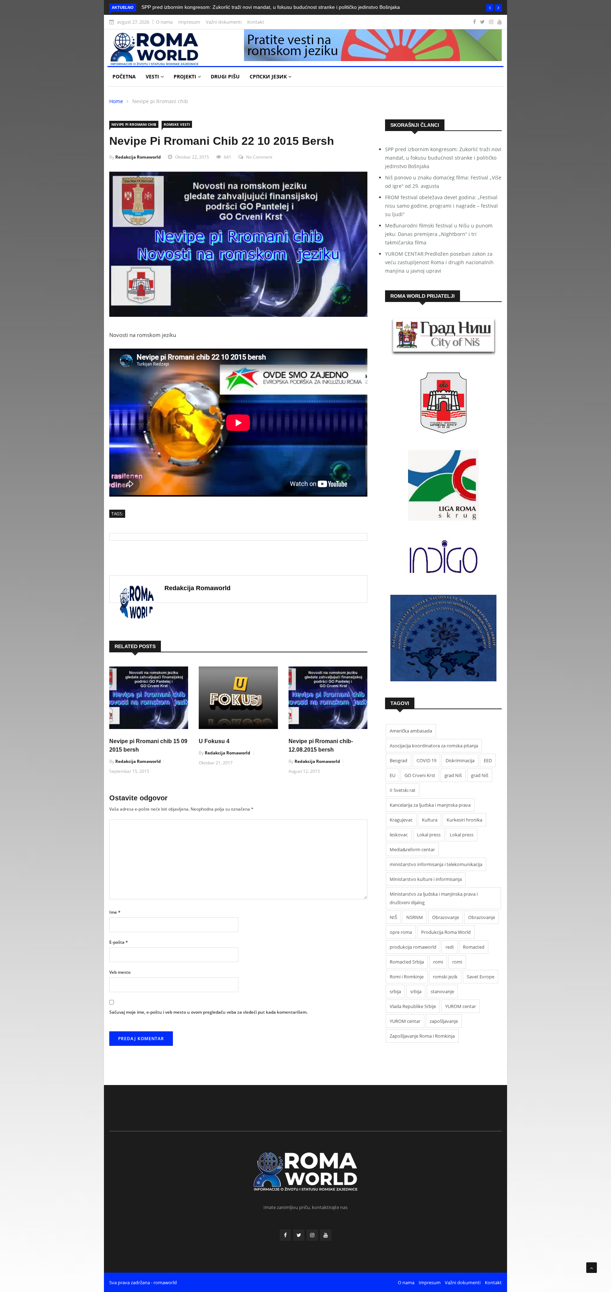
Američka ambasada (411, 731)
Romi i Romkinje (407, 976)
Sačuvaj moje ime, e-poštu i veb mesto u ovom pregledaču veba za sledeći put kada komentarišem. (208, 1012)
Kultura (429, 820)
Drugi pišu (225, 76)
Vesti (153, 76)
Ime (115, 912)
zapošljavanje (444, 1021)
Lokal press (429, 834)
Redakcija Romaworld (138, 157)
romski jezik (445, 976)
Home (116, 101)
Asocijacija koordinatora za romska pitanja (434, 745)
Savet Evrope (480, 976)
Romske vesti (177, 124)
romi (438, 962)
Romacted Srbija (407, 962)
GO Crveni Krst (420, 775)
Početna (124, 76)
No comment (259, 157)
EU (392, 775)
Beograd (398, 760)
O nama (164, 22)
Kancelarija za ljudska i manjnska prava (430, 805)
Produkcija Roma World (446, 932)
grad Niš (453, 775)
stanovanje (442, 991)
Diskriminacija (460, 760)
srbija (395, 991)
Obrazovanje (445, 917)
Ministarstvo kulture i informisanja (426, 879)
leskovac (399, 834)
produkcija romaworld (413, 947)
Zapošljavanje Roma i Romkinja (422, 1036)
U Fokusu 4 (214, 741)
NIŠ (393, 917)
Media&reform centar (412, 849)
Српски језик (269, 76)
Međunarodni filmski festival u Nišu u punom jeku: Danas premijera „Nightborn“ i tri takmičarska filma (439, 234)
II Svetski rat (402, 790)
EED (488, 760)
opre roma (401, 932)
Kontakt (255, 22)
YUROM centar (460, 1006)
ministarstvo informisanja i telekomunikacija (436, 864)
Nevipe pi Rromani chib (160, 101)
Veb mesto (119, 972)
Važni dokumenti (224, 22)
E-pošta (118, 942)
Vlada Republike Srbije (413, 1006)
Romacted (473, 947)
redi (450, 947)
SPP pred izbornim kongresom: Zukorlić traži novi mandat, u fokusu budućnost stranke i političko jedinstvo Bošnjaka (270, 7)
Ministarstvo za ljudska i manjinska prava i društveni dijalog (434, 898)
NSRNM (414, 917)
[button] (489, 7)
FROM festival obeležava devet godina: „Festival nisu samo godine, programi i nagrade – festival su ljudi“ (441, 206)
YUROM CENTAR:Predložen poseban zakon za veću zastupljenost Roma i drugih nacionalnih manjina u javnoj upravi (439, 262)
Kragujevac (401, 820)
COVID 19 (426, 760)
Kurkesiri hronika (464, 820)
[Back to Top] (591, 1267)
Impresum (189, 22)
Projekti (186, 76)
